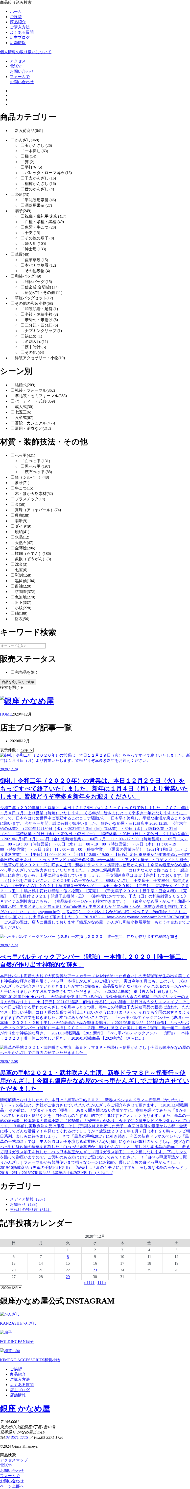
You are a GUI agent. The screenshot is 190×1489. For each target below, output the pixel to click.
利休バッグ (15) (38, 282)
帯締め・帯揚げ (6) (41, 320)
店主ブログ (20, 37)
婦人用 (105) (35, 243)
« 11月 (89, 1283)
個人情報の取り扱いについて (25, 52)
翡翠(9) (21, 521)
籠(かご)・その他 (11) (43, 292)
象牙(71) (22, 483)
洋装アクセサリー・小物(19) (40, 358)
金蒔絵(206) (25, 548)
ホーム (16, 11)
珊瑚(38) (22, 515)
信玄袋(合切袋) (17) (41, 287)
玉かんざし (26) (38, 145)
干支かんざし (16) (40, 178)
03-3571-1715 (17, 1437)
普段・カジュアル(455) (35, 423)
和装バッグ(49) (28, 276)
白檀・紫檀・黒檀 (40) (44, 222)
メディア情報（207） (29, 1199)
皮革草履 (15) (36, 260)
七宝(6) (21, 570)
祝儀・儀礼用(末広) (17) (45, 216)
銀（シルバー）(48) (32, 477)
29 (68, 1277)
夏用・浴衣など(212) (33, 428)
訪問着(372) (25, 592)
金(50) (20, 504)
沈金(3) (21, 564)
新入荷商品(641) (29, 130)
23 (95, 1270)
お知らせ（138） (25, 1204)
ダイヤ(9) (23, 526)
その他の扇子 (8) (39, 238)
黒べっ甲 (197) (37, 466)
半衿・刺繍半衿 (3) (41, 314)
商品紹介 (18, 22)
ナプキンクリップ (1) (43, 331)
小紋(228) (23, 608)
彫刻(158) (23, 575)
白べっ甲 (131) (37, 461)
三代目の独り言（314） (30, 1209)
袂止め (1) (33, 336)
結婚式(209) (25, 385)
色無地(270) (25, 597)
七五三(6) (23, 412)
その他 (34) (34, 352)
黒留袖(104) (25, 581)
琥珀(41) (22, 532)
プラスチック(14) (30, 499)
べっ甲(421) (25, 455)
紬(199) (21, 613)
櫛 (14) (30, 156)
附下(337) (23, 602)
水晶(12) (22, 537)
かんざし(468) (27, 140)
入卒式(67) (24, 417)
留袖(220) (23, 586)
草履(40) (22, 254)
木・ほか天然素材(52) (34, 493)
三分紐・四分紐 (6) (41, 325)
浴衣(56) (22, 619)
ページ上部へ (12, 1486)
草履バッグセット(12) (34, 298)
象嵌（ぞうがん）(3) (33, 559)
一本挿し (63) (36, 151)
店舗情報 (18, 43)
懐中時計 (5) (35, 347)
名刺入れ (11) (36, 341)
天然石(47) (24, 542)
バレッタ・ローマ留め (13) (48, 173)
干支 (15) (32, 233)
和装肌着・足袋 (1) (41, 309)
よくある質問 (22, 32)
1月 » (101, 1283)
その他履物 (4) (37, 271)
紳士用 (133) (35, 249)
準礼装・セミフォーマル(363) (41, 396)
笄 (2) (29, 162)
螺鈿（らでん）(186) (33, 553)
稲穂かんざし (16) (40, 183)
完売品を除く (27, 672)
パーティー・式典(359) (35, 401)
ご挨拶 (16, 17)
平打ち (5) (33, 167)
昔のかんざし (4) (39, 189)
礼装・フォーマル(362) (35, 390)
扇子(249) (23, 211)
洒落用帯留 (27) (38, 205)
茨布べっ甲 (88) (38, 472)
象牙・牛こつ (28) (40, 227)
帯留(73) (22, 194)
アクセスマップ (14, 1460)
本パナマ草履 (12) (40, 265)
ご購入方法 (20, 27)
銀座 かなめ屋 (25, 1408)
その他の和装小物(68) (34, 303)
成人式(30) (24, 407)
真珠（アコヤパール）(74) (38, 510)
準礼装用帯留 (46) (40, 200)
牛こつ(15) (24, 488)
